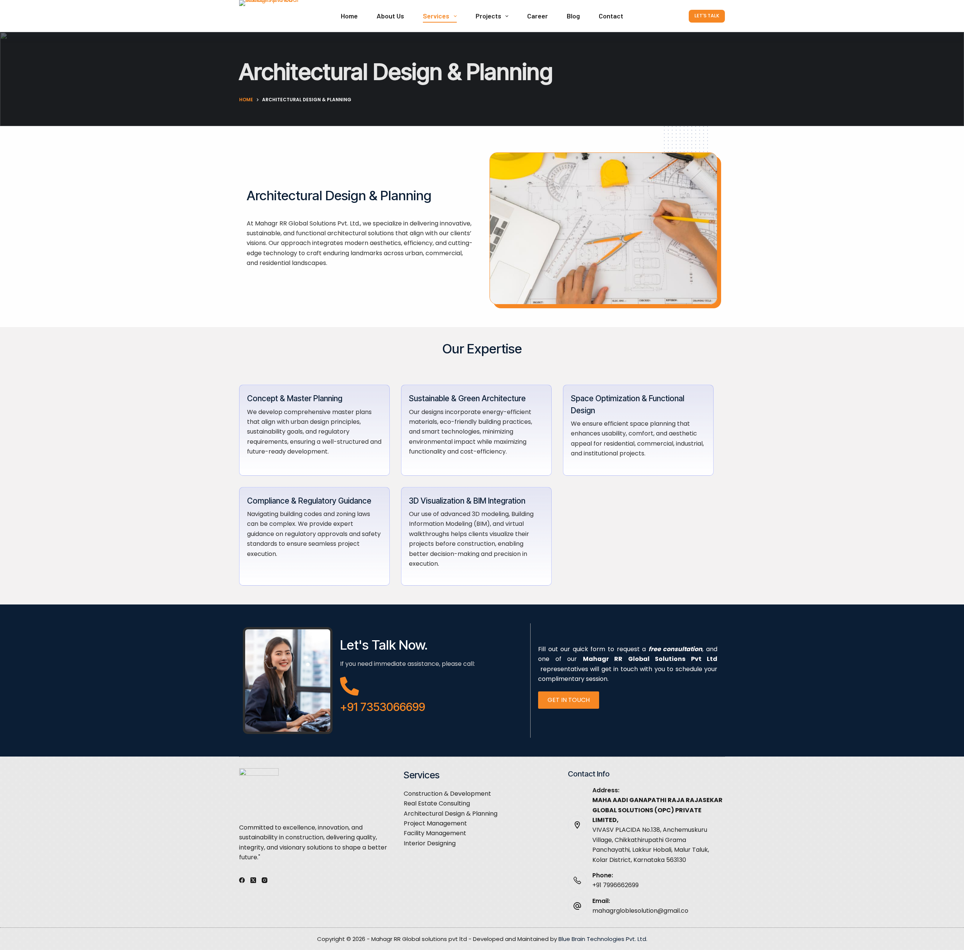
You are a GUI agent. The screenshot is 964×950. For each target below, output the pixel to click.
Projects (488, 16)
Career (537, 16)
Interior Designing (430, 843)
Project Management (435, 823)
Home (349, 16)
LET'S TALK (706, 15)
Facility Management (435, 833)
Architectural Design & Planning (450, 813)
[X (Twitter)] (253, 880)
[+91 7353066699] (349, 686)
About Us (390, 16)
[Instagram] (264, 880)
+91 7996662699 (615, 885)
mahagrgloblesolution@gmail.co (640, 910)
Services (436, 16)
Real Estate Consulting (437, 803)
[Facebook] (242, 880)
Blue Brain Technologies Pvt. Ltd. (602, 939)
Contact (611, 16)
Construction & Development (447, 793)
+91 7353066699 (382, 707)
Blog (573, 16)
